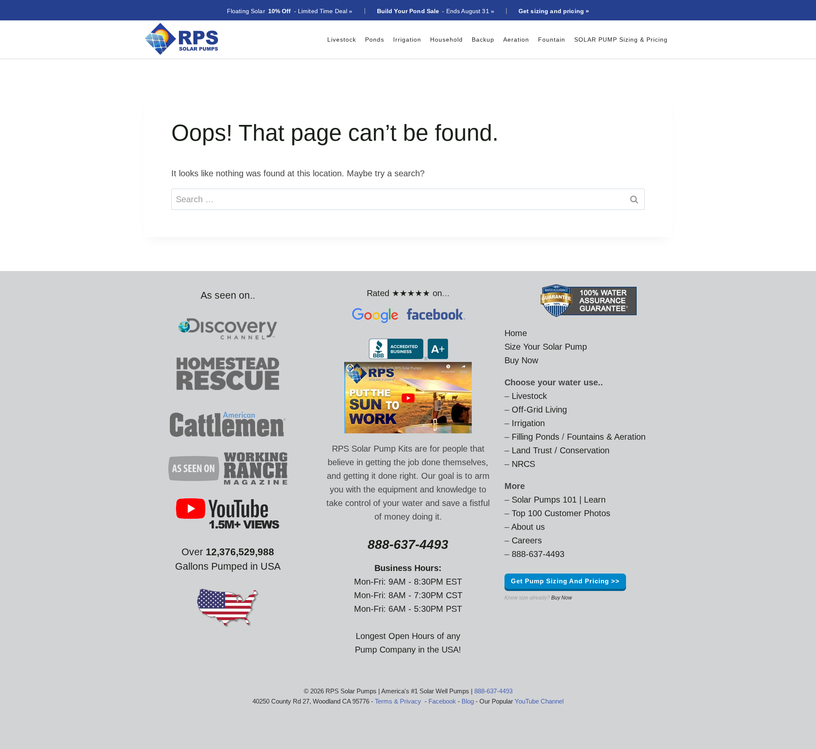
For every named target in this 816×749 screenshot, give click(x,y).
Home (515, 333)
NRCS (523, 464)
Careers (527, 540)
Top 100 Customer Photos (561, 513)
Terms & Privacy (398, 701)
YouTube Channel (539, 701)
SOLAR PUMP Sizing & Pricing (621, 39)
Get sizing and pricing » (553, 11)
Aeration (516, 39)
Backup (483, 39)
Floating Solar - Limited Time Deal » (290, 11)
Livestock (341, 39)
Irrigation (407, 39)
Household (446, 39)
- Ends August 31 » (435, 11)
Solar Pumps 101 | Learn (559, 499)
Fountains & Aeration (606, 436)
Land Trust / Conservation (560, 450)
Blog (468, 701)
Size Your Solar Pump (545, 346)
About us (528, 526)
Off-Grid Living (539, 409)
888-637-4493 (538, 554)
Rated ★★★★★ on (404, 293)
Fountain (551, 39)
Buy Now (521, 360)
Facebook (442, 701)
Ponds (374, 39)
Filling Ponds (535, 436)
